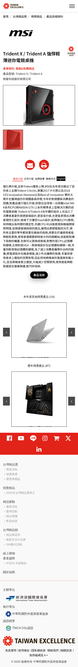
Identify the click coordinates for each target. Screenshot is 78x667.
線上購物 (9, 553)
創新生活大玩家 (16, 539)
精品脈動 (9, 501)
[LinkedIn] (39, 449)
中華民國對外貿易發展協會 (29, 613)
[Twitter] (68, 438)
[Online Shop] (56, 438)
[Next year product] (71, 401)
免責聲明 (10, 650)
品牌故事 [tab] (40, 178)
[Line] (33, 438)
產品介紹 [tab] (18, 178)
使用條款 (24, 650)
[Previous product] (6, 332)
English (61, 178)
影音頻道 (11, 521)
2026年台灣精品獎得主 (20, 492)
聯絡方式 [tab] (51, 178)
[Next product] (71, 332)
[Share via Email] (30, 165)
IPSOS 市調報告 (16, 563)
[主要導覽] (72, 6)
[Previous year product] (6, 401)
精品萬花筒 (13, 534)
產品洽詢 (39, 275)
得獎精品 (36, 16)
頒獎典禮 (11, 474)
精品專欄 (11, 516)
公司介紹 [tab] (29, 178)
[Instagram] (45, 438)
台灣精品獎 (20, 16)
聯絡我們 (53, 650)
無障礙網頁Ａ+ (38, 655)
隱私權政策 (39, 650)
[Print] (44, 165)
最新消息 (11, 506)
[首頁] (13, 5)
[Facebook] (9, 438)
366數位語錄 (14, 544)
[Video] (21, 438)
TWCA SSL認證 (22, 628)
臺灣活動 (11, 511)
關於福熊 (9, 572)
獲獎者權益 (13, 479)
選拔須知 (11, 469)
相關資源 (66, 650)
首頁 (6, 16)
